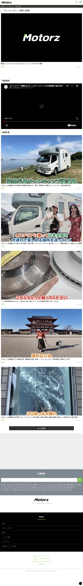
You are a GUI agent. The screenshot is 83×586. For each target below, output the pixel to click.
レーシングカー (42, 484)
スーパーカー (5, 489)
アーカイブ (59, 487)
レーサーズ (5, 542)
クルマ (3, 484)
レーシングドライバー (35, 489)
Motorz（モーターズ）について (41, 556)
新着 (3, 523)
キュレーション (41, 487)
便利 (80, 484)
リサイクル (18, 487)
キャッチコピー (52, 484)
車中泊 (34, 487)
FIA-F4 (44, 489)
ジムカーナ (25, 489)
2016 (19, 489)
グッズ (64, 489)
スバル (63, 484)
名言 (59, 484)
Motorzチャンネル (8, 546)
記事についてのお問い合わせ (41, 558)
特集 (3, 66)
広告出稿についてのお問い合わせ (41, 561)
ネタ (76, 484)
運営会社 (41, 564)
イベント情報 (13, 489)
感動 (68, 484)
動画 (72, 484)
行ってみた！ (51, 489)
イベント (58, 489)
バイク (24, 487)
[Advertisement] (41, 452)
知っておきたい (70, 487)
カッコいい (10, 487)
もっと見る (41, 428)
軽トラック (29, 484)
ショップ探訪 (6, 537)
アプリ (29, 487)
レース (69, 489)
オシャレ (4, 487)
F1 (64, 487)
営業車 (35, 484)
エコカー (9, 484)
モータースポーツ (20, 484)
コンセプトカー (51, 487)
